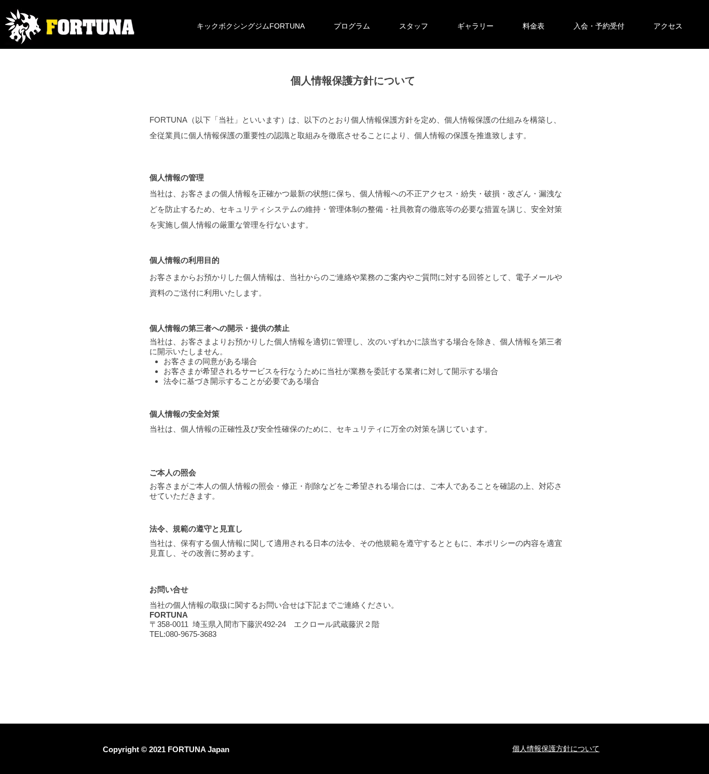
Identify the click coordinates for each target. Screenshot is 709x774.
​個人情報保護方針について (555, 748)
